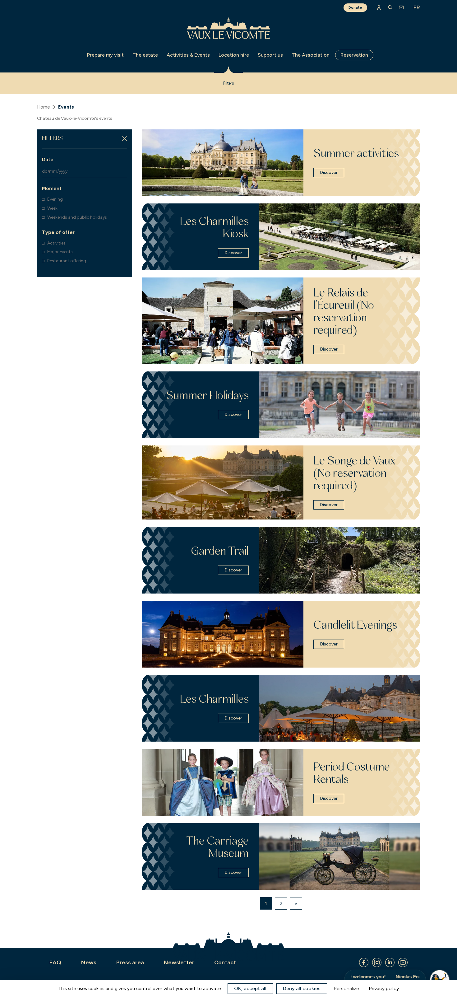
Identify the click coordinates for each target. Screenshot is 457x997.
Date (47, 159)
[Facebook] (363, 962)
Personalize (346, 988)
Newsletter (179, 962)
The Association (311, 55)
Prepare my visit (105, 55)
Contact (225, 962)
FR (416, 7)
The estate (145, 55)
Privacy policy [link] (384, 988)
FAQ (55, 962)
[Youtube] (403, 962)
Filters (228, 83)
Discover (329, 172)
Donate (355, 7)
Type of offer (58, 232)
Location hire (234, 55)
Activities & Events (188, 55)
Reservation (354, 55)
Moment (52, 188)
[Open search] (390, 7)
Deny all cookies (302, 988)
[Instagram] (376, 962)
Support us (270, 55)
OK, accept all (250, 988)
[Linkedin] (390, 962)
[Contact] (401, 7)
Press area (130, 962)
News (88, 962)
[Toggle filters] (124, 139)
